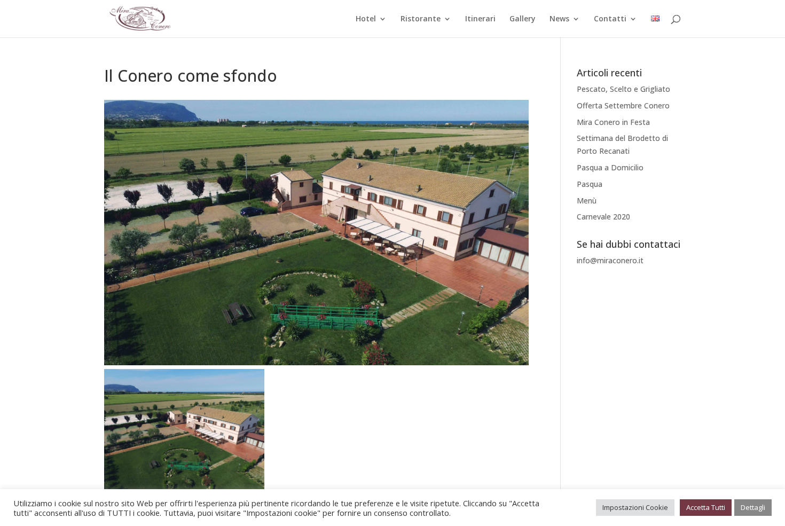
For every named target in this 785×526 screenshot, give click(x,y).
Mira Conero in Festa (613, 122)
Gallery (522, 19)
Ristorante (421, 19)
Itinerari (480, 19)
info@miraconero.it (610, 260)
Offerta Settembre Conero (623, 105)
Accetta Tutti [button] (705, 507)
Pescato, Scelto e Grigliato (623, 89)
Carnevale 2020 (603, 216)
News (559, 19)
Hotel (366, 19)
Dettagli (753, 507)
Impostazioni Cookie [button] (635, 507)
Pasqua (589, 184)
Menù (586, 200)
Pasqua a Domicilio (610, 167)
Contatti (610, 19)
